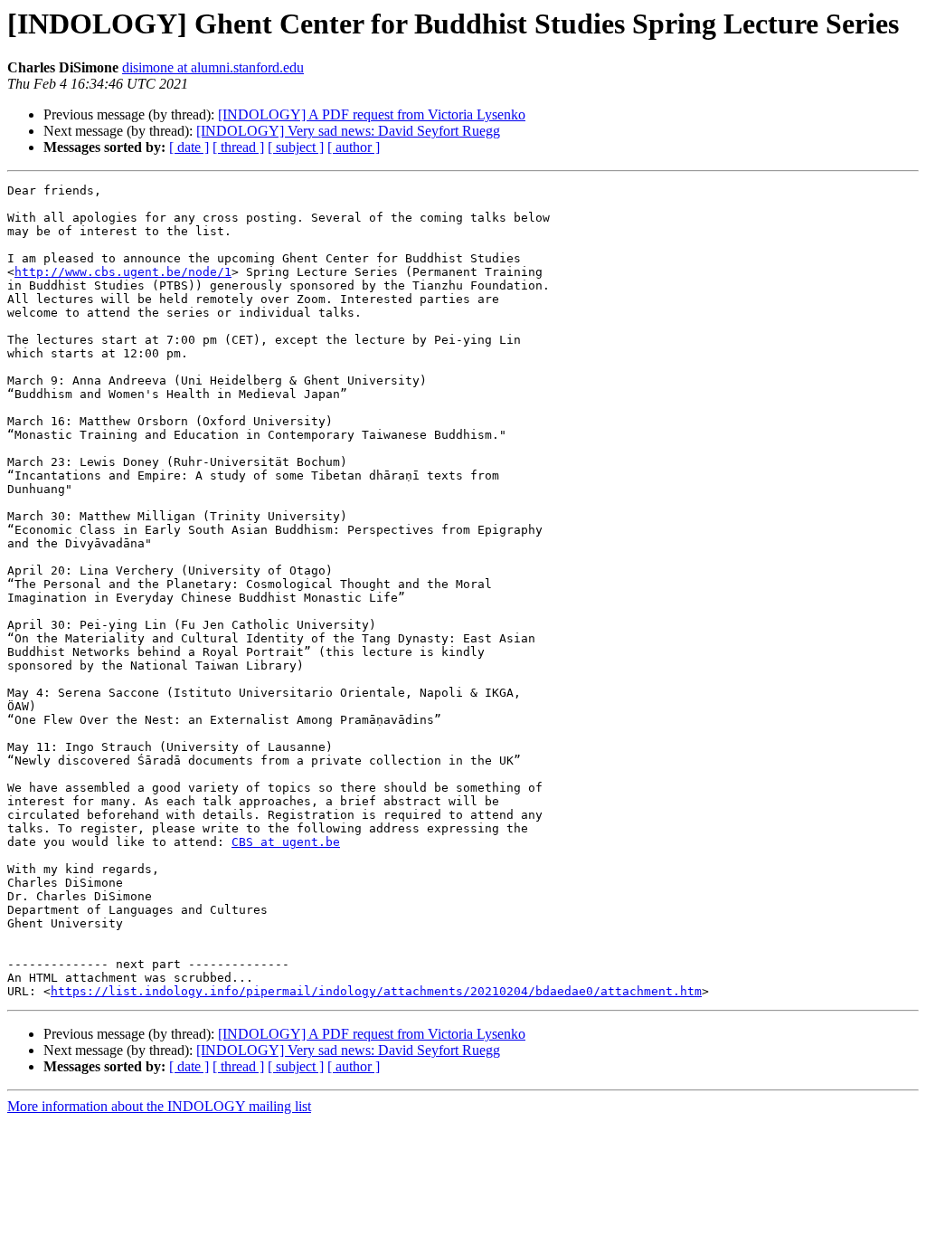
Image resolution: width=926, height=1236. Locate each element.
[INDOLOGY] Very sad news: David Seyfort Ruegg (348, 130)
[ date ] (189, 147)
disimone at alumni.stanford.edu (213, 67)
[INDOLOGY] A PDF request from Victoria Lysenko (371, 114)
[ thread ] (238, 147)
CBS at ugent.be (286, 842)
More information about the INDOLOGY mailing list (159, 1106)
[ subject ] (296, 147)
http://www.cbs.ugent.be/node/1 (123, 272)
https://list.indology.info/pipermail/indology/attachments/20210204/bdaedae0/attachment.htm (376, 991)
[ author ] (353, 147)
